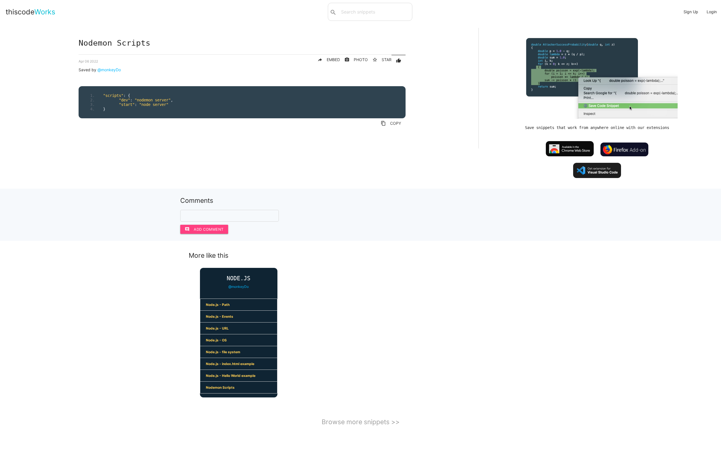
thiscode (30, 12)
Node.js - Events (219, 316)
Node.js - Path (218, 305)
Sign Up (691, 11)
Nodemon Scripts (220, 387)
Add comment (204, 229)
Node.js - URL (217, 328)
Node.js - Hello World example (230, 375)
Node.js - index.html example (230, 364)
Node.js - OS (216, 340)
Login (712, 11)
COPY (391, 123)
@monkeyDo (109, 69)
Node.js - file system (223, 352)
